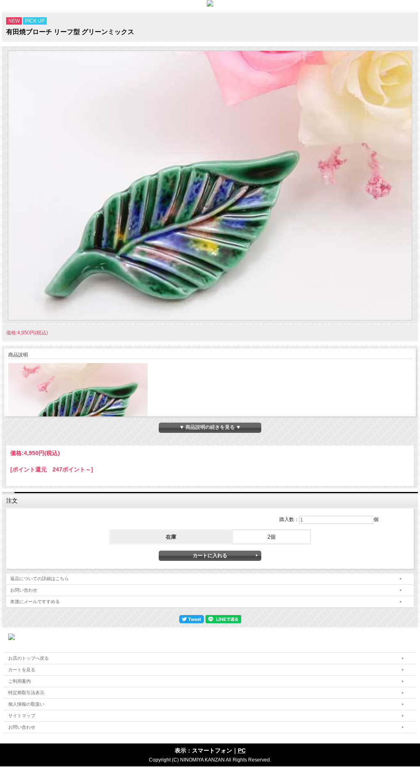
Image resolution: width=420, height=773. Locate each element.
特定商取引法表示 (26, 692)
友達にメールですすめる (35, 601)
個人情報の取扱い (26, 704)
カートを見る (21, 669)
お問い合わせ (23, 590)
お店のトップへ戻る (28, 658)
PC (242, 750)
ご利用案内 (19, 681)
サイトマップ (21, 715)
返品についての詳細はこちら (39, 578)
